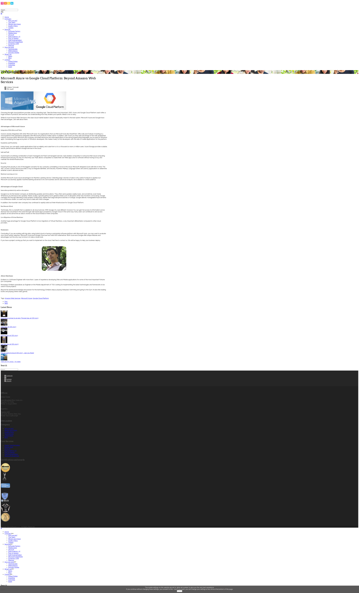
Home (6, 17)
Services (7, 29)
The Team (11, 22)
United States (13, 61)
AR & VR (11, 35)
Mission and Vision (14, 24)
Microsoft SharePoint (15, 42)
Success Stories (13, 52)
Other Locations (6, 421)
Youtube (8, 379)
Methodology (13, 51)
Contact (7, 60)
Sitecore (11, 45)
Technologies (12, 49)
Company (7, 19)
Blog (9, 58)
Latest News (8, 436)
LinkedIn (8, 381)
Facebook (9, 376)
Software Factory (14, 31)
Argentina (11, 63)
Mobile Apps (12, 33)
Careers (10, 28)
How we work (9, 47)
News (10, 56)
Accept (179, 591)
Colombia (11, 65)
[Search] (2, 12)
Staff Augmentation (15, 40)
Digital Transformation (12, 445)
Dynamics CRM (13, 44)
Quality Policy (13, 26)
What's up (7, 54)
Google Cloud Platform (41, 298)
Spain (10, 67)
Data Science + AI (14, 36)
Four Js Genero (13, 38)
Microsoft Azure (26, 298)
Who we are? (12, 21)
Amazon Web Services (12, 298)
